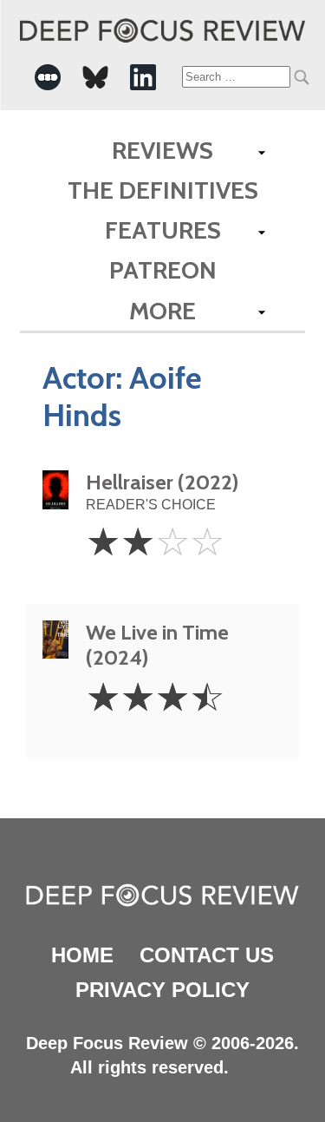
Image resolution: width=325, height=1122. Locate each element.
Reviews (162, 150)
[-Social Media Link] (48, 77)
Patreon (163, 270)
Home (82, 955)
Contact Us (207, 955)
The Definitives (163, 190)
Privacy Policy (162, 989)
